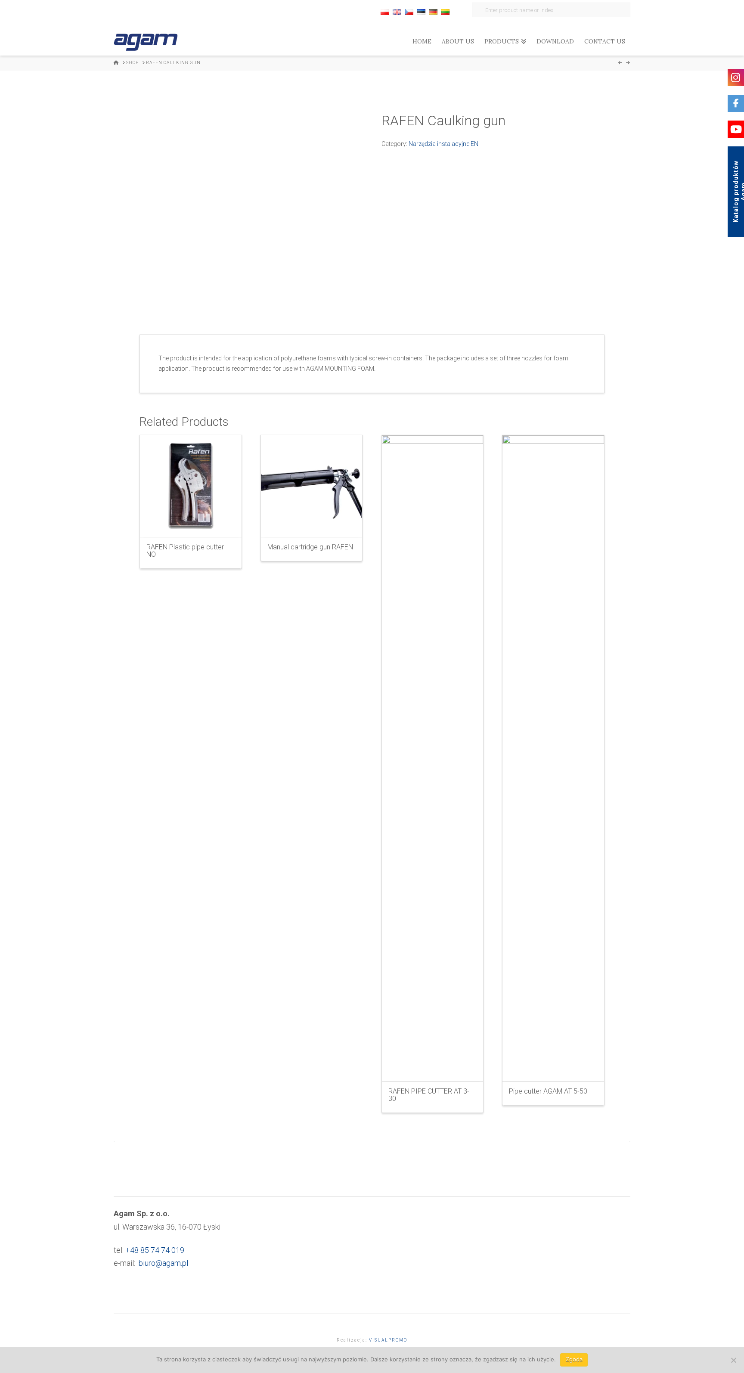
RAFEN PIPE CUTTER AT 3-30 (428, 1095)
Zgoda (574, 1359)
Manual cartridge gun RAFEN (310, 547)
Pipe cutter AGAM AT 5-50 (548, 1091)
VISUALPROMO (388, 1340)
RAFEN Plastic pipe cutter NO (185, 550)
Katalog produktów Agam (738, 192)
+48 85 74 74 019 (154, 1250)
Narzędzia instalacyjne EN (443, 143)
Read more (190, 522)
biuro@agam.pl (163, 1263)
